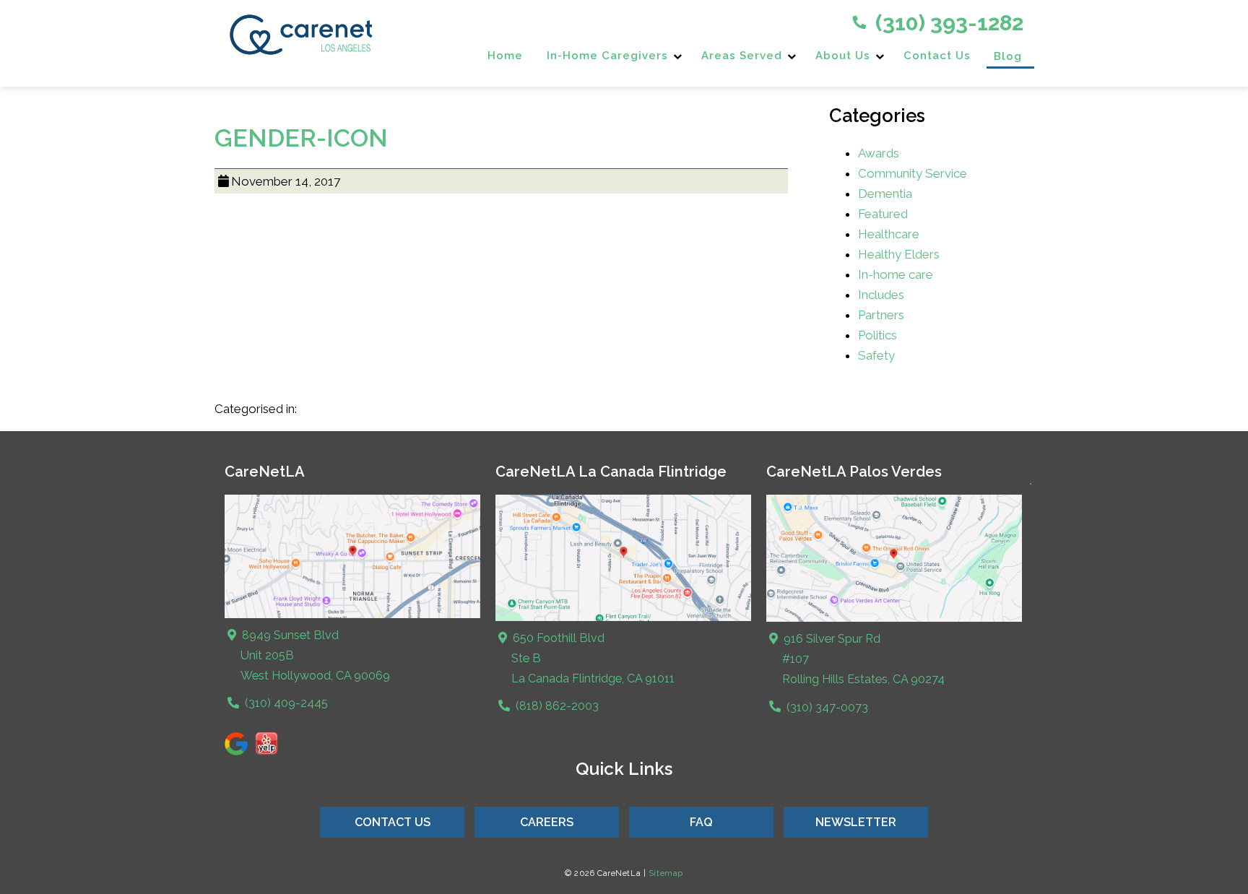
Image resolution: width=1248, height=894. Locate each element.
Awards (878, 153)
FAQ (701, 822)
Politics (877, 335)
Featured (883, 214)
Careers (546, 822)
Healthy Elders (899, 254)
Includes (881, 294)
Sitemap (666, 873)
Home (505, 55)
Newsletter (855, 822)
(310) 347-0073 (826, 707)
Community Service (912, 173)
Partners (881, 315)
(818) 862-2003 (556, 706)
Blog (1008, 56)
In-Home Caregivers (607, 55)
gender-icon (301, 137)
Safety (876, 355)
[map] (623, 618)
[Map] (353, 615)
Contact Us (937, 55)
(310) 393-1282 (946, 22)
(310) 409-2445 (285, 703)
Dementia (885, 193)
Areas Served (741, 55)
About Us (842, 55)
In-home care (895, 274)
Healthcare (888, 234)
